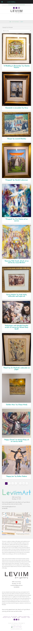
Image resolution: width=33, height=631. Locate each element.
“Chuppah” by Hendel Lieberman (16, 180)
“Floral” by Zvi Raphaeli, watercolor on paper (16, 368)
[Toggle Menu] (2, 2)
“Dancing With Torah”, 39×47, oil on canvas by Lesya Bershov (16, 262)
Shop (18, 617)
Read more (17, 61)
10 (23, 483)
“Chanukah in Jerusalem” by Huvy (16, 108)
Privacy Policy (7, 617)
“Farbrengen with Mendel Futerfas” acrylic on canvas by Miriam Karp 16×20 (16, 327)
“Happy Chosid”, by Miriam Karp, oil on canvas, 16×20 (16, 440)
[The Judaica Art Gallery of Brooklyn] (16, 11)
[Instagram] (19, 8)
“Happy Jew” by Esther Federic (16, 476)
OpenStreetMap (20, 533)
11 (26, 483)
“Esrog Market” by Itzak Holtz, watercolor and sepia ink (16, 295)
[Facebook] (14, 8)
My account (14, 616)
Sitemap (14, 617)
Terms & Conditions (23, 616)
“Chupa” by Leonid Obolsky (16, 139)
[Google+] (16, 8)
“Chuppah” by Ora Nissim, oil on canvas (16, 220)
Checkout (23, 617)
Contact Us (7, 616)
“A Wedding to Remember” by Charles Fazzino (16, 66)
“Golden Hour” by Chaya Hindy (16, 404)
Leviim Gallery (11, 2)
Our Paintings (15, 21)
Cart (28, 617)
